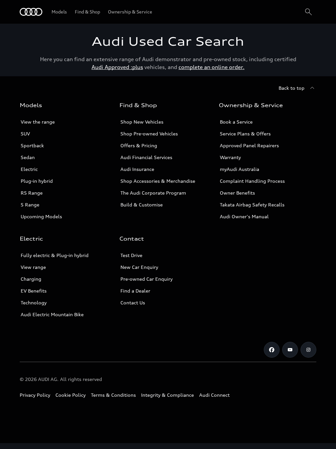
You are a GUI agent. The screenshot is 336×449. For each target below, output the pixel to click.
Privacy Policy (35, 395)
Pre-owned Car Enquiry (146, 279)
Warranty (230, 157)
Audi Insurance (137, 169)
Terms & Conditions (113, 395)
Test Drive (131, 255)
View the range (38, 122)
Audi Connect (214, 395)
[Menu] (31, 12)
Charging (31, 279)
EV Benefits (34, 291)
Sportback (32, 145)
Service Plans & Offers (245, 133)
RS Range (32, 193)
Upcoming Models (41, 216)
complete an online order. (211, 67)
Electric (29, 169)
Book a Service (236, 122)
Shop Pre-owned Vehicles (149, 133)
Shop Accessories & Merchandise (157, 181)
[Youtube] (290, 350)
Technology (34, 302)
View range (33, 267)
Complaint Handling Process (252, 181)
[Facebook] (272, 350)
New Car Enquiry (139, 267)
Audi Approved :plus (117, 67)
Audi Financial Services (146, 157)
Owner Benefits (237, 193)
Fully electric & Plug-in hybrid (55, 255)
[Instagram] (308, 350)
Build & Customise (141, 204)
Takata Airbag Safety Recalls (252, 204)
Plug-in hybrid (37, 181)
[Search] (308, 12)
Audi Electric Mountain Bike (52, 314)
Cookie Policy (70, 395)
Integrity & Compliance (167, 395)
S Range (30, 204)
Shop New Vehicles (141, 122)
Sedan (28, 157)
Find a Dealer (135, 291)
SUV (25, 133)
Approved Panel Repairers (249, 145)
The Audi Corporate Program (153, 193)
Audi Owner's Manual (244, 216)
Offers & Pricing (138, 145)
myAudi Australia (239, 169)
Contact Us (132, 302)
